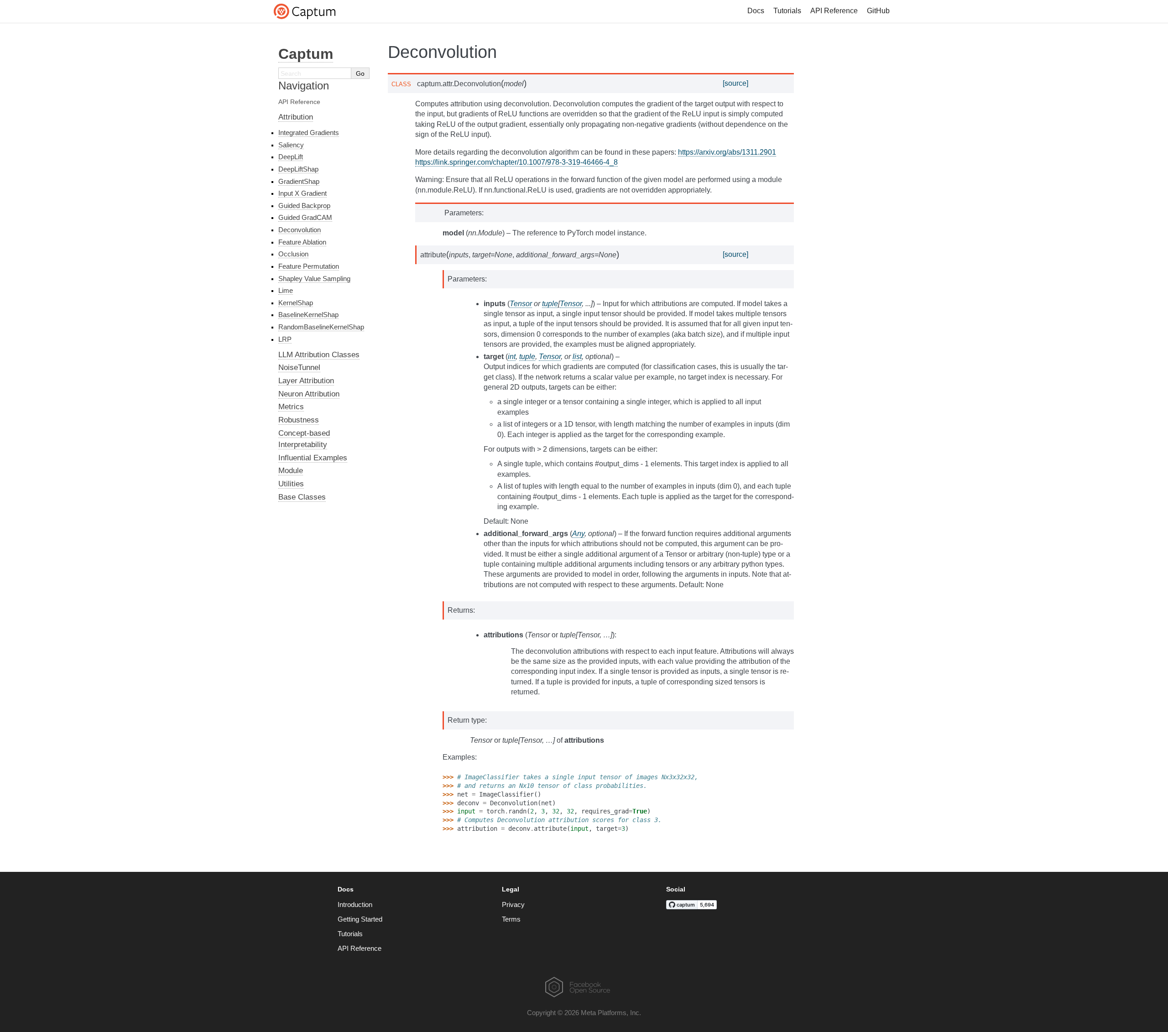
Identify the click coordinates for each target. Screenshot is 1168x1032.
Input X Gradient (302, 193)
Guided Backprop (304, 205)
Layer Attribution (306, 380)
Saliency (291, 145)
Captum (305, 54)
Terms (511, 919)
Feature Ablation (302, 242)
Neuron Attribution (308, 394)
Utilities (291, 484)
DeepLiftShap (298, 169)
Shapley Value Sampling (314, 278)
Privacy (513, 904)
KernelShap (295, 303)
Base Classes (302, 497)
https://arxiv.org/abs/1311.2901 (727, 152)
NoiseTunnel (299, 367)
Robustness (298, 420)
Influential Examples (312, 457)
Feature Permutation (308, 266)
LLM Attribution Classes (319, 354)
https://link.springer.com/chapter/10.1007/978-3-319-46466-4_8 (516, 162)
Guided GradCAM (305, 217)
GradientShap (298, 181)
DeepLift (290, 157)
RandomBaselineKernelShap (321, 327)
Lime (285, 290)
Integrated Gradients (308, 132)
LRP (285, 339)
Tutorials (787, 11)
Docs (755, 11)
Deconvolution (299, 230)
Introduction (355, 904)
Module (290, 470)
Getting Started (360, 919)
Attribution (295, 117)
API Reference (834, 11)
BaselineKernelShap (308, 314)
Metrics (291, 406)
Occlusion (293, 254)
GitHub (878, 11)
